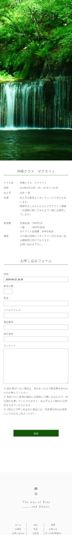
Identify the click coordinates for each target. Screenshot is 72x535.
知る (36, 525)
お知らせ (53, 529)
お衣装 (36, 533)
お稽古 (18, 529)
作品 (36, 529)
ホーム (18, 525)
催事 (53, 525)
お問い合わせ (18, 533)
